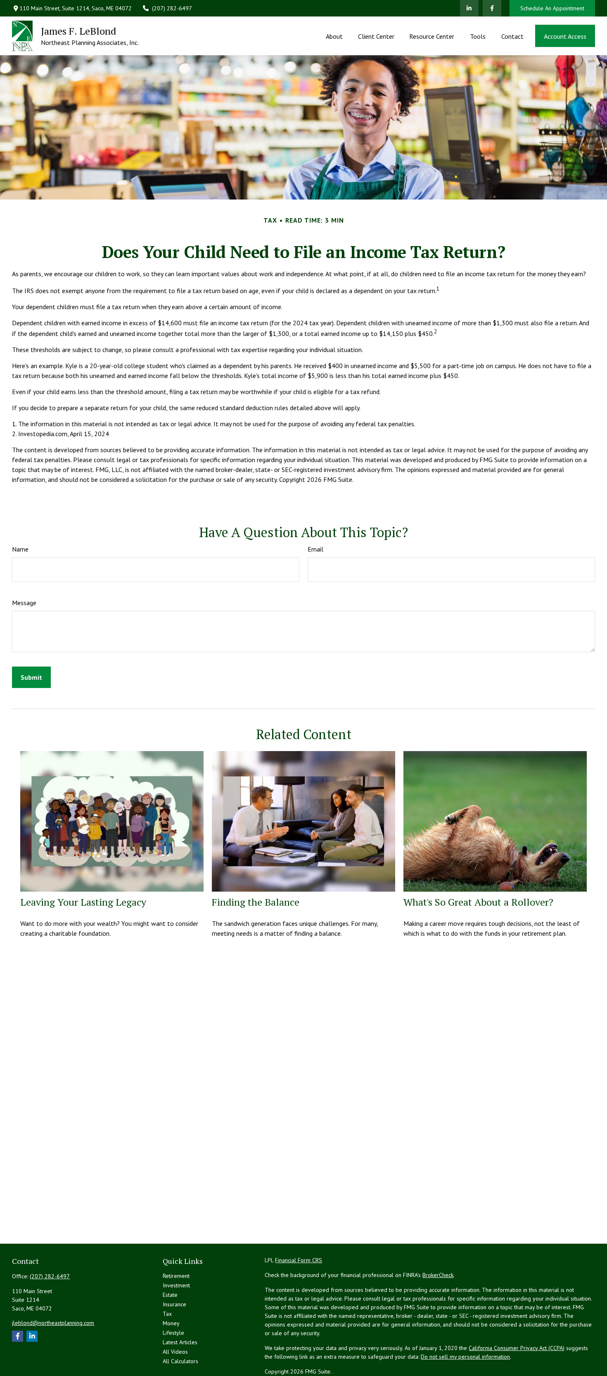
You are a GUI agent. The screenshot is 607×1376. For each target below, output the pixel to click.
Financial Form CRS (298, 1260)
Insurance (174, 1304)
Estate (170, 1295)
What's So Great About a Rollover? (478, 902)
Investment (176, 1285)
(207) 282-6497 (172, 8)
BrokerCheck (437, 1275)
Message (24, 603)
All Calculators (180, 1361)
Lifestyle (173, 1332)
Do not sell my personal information (465, 1356)
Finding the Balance (255, 902)
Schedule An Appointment (552, 8)
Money (171, 1323)
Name (20, 549)
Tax (167, 1313)
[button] (334, 36)
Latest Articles (180, 1342)
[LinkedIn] (469, 8)
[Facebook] (492, 8)
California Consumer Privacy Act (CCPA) (516, 1348)
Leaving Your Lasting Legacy (83, 902)
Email (315, 549)
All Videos (175, 1351)
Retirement (176, 1276)
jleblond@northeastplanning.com (53, 1323)
